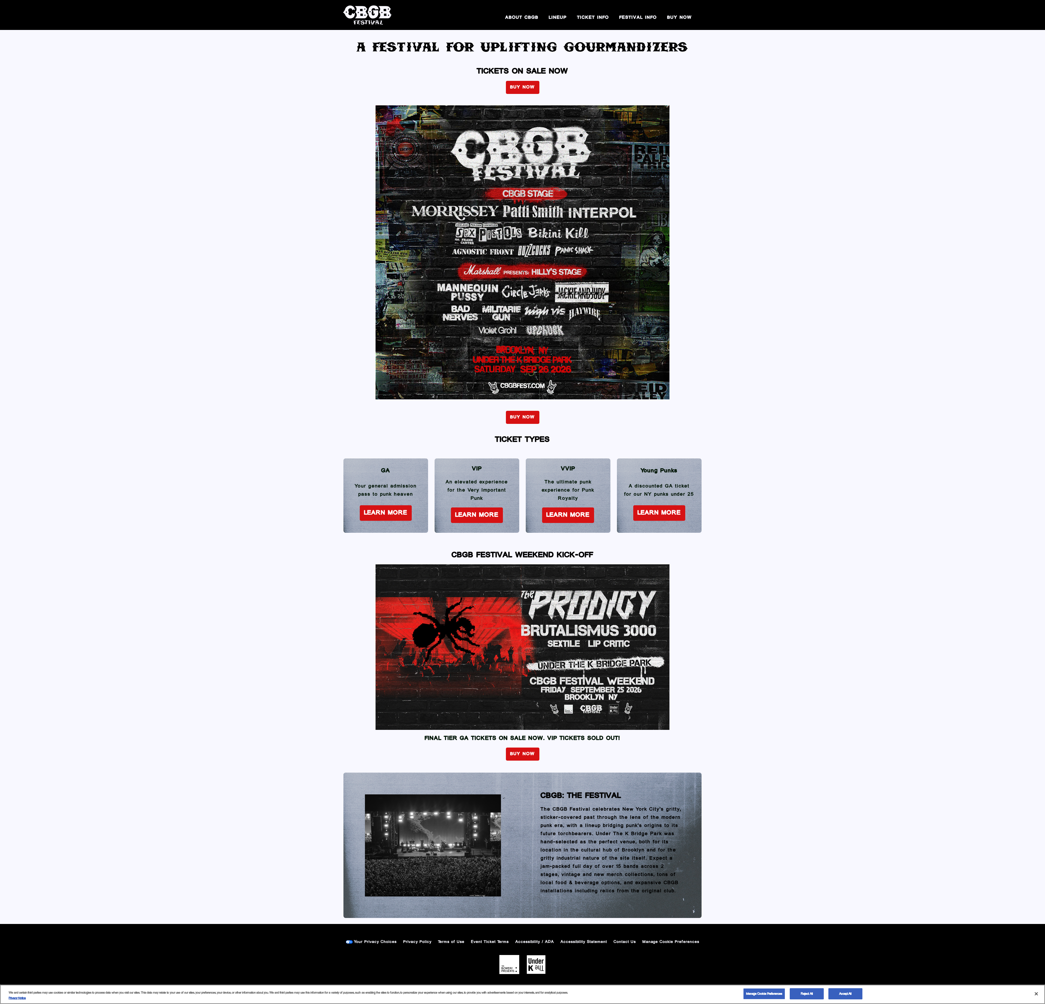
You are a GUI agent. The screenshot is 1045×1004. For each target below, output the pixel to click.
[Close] (1036, 994)
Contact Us (625, 942)
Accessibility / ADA (534, 942)
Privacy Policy (417, 942)
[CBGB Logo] (367, 15)
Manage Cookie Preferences (764, 994)
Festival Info (638, 17)
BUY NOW (679, 17)
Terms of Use (451, 942)
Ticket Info (593, 17)
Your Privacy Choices (375, 942)
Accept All (845, 994)
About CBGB (522, 17)
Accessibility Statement (584, 942)
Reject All (807, 994)
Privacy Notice (17, 998)
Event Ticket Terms (490, 942)
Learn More (385, 512)
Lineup (558, 17)
